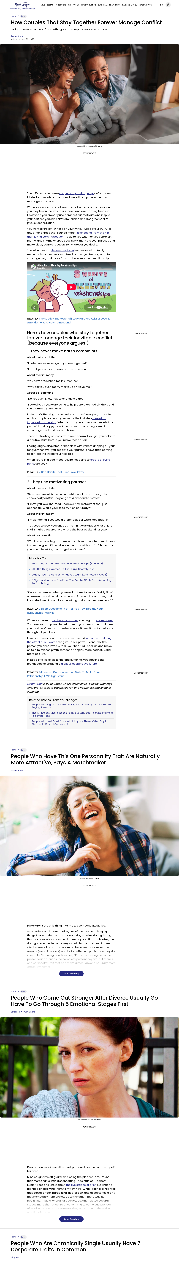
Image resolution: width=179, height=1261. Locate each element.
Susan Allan (17, 36)
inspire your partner (65, 620)
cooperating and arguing (76, 193)
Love (43, 5)
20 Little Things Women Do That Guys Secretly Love (63, 569)
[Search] (161, 4)
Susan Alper (17, 770)
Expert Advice (145, 5)
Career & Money (129, 5)
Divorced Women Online (23, 1012)
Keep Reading (71, 973)
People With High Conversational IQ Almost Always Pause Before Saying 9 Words (71, 706)
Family (76, 5)
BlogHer (15, 1257)
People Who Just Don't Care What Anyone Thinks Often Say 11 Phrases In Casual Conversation (69, 723)
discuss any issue (62, 250)
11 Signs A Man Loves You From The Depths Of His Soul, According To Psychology (71, 581)
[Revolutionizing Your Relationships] (22, 4)
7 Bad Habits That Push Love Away (61, 472)
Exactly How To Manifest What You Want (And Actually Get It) (69, 574)
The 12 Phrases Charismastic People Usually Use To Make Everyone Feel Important (72, 714)
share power (104, 620)
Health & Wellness (111, 5)
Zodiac (50, 5)
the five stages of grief (81, 1185)
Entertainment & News (91, 5)
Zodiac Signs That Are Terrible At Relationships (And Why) (67, 563)
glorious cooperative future (79, 664)
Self (69, 5)
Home (13, 16)
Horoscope (60, 5)
